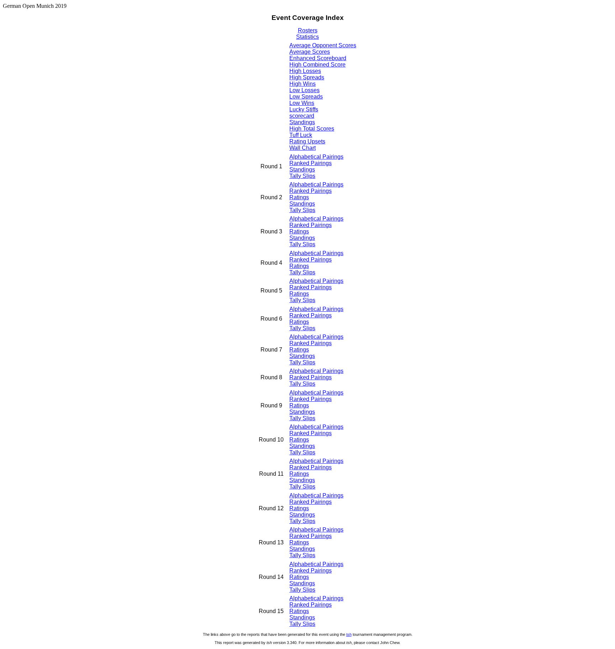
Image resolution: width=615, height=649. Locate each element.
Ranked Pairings (310, 163)
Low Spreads (306, 97)
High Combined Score (317, 65)
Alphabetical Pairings (316, 157)
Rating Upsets (307, 141)
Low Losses (304, 90)
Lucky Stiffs (303, 109)
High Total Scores (311, 129)
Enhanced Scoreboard (317, 58)
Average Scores (309, 52)
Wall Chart (302, 148)
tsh (349, 634)
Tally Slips (302, 176)
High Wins (302, 84)
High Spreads (306, 77)
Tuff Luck (300, 135)
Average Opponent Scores (322, 45)
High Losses (305, 71)
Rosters (307, 30)
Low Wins (301, 103)
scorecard (301, 116)
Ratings (299, 197)
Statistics (307, 37)
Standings (302, 122)
